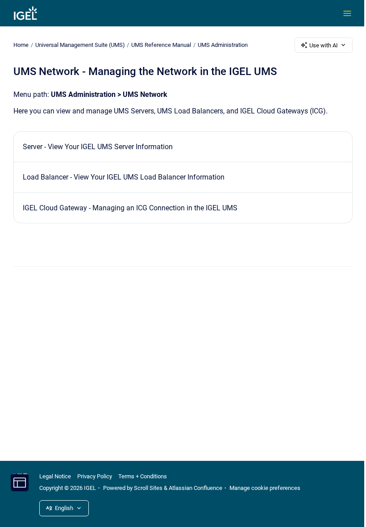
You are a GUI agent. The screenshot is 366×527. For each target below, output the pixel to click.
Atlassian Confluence (195, 488)
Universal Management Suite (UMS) (80, 45)
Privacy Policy (94, 476)
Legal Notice (55, 476)
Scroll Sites (148, 488)
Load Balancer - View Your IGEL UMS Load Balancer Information (124, 177)
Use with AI (323, 45)
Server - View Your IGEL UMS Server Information (98, 146)
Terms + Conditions (142, 476)
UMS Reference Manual (161, 45)
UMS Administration (223, 45)
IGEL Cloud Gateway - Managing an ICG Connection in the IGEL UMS (130, 208)
